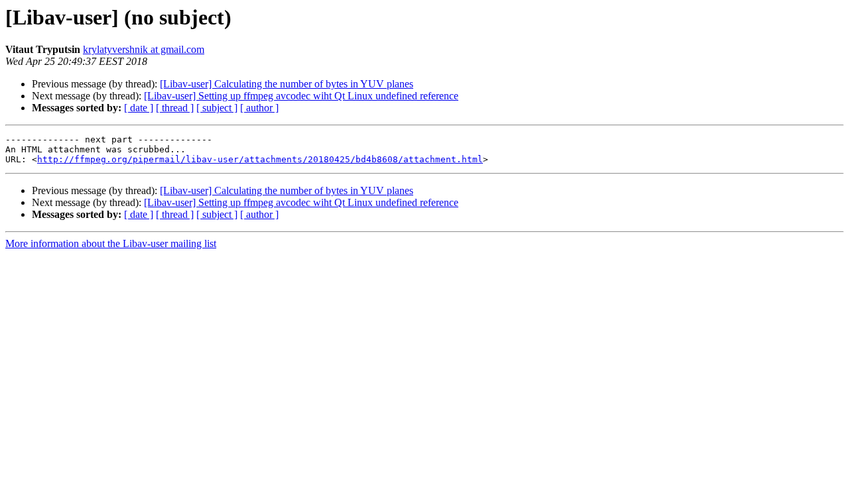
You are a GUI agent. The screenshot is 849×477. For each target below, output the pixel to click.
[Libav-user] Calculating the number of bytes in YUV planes (286, 83)
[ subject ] (216, 107)
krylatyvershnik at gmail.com (143, 49)
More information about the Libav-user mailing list (110, 243)
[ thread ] (175, 107)
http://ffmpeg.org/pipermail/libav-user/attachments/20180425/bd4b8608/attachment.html (260, 159)
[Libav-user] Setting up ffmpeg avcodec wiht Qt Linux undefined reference (301, 95)
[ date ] (138, 107)
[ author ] (259, 107)
